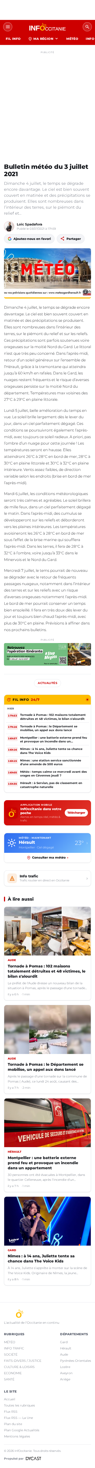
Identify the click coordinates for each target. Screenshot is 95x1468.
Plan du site (13, 1424)
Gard (64, 1342)
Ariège (65, 1379)
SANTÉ (9, 1379)
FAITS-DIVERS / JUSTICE (22, 1361)
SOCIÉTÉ (10, 1354)
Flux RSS (10, 1412)
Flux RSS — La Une (18, 1418)
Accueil (9, 1399)
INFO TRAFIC (14, 1348)
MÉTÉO (72, 39)
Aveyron (66, 1373)
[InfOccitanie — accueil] (47, 27)
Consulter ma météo (50, 857)
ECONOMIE (13, 1373)
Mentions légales (17, 1436)
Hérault (65, 1348)
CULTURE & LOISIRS (19, 1367)
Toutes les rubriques (19, 1405)
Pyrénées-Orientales (75, 1361)
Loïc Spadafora (29, 224)
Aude (64, 1354)
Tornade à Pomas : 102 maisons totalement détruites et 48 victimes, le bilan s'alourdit (47, 971)
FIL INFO (13, 39)
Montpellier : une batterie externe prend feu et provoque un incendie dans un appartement (43, 1163)
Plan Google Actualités (21, 1430)
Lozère (65, 1367)
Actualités (47, 683)
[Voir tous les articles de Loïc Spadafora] (9, 226)
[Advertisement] (47, 103)
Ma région (43, 38)
